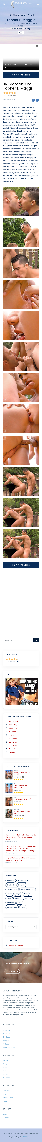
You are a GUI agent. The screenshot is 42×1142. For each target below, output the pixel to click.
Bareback (22, 880)
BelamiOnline (13, 721)
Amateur (10, 880)
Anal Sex (10, 903)
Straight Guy (12, 907)
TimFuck (12, 735)
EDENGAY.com (28, 1137)
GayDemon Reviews (16, 945)
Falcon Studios (14, 749)
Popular (15, 23)
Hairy (26, 894)
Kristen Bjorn (13, 752)
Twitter (6, 1118)
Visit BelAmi (11, 971)
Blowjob (21, 885)
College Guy (12, 889)
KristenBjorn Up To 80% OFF (22, 787)
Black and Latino (27, 889)
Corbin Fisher (13, 742)
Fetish (9, 894)
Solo (20, 903)
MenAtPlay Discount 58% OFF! (22, 812)
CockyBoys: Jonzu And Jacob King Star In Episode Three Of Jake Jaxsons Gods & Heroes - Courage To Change (20, 848)
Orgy (18, 894)
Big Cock (10, 885)
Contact (6, 1114)
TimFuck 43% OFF (21, 799)
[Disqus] (21, 600)
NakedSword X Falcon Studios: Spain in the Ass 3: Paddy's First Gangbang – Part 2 (20, 837)
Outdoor (28, 898)
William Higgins (14, 725)
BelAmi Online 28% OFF (22, 773)
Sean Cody (13, 728)
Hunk (9, 898)
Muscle (18, 898)
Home (7, 23)
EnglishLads (13, 739)
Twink (23, 907)
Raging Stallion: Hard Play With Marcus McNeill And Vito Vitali (20, 859)
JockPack (12, 732)
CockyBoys (13, 745)
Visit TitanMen (20, 75)
